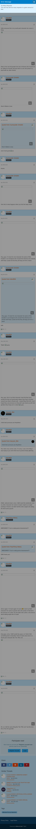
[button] (34, 2)
